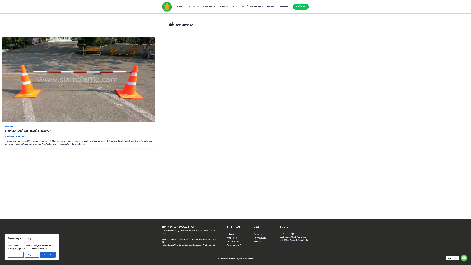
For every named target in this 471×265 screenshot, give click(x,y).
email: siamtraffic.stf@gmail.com (293, 237)
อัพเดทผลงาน (10, 126)
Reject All (32, 255)
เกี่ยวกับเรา (258, 234)
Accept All (48, 255)
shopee (270, 6)
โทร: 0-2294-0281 (287, 234)
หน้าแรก (180, 6)
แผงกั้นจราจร (233, 241)
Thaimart (283, 6)
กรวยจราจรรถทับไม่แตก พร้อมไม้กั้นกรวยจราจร (29, 130)
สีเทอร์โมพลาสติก (234, 245)
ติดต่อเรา (224, 6)
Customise (16, 255)
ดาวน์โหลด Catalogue (252, 6)
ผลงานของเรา (260, 238)
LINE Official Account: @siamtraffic (294, 240)
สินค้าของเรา (193, 6)
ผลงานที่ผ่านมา (209, 6)
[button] (300, 7)
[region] (32, 247)
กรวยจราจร (232, 238)
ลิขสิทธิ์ (235, 6)
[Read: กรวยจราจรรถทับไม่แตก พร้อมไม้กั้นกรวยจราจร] (78, 79)
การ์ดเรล (230, 234)
